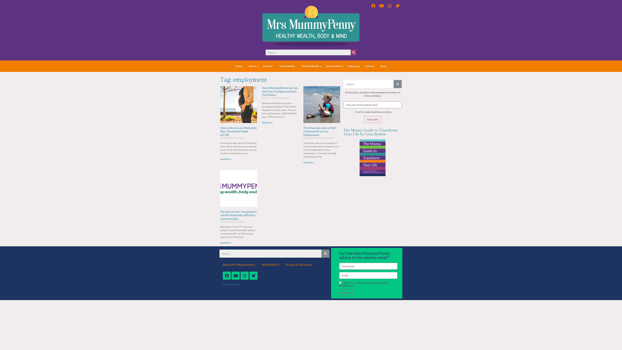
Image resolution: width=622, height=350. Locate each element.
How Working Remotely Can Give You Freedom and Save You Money (280, 91)
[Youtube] (236, 276)
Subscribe (372, 119)
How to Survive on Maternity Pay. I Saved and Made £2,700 (238, 131)
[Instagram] (245, 276)
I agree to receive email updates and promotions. (363, 284)
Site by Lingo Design (231, 284)
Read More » (225, 159)
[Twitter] (253, 276)
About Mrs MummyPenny (239, 264)
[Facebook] (227, 276)
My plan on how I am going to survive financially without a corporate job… (238, 215)
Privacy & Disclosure (299, 264)
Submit (346, 292)
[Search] (353, 52)
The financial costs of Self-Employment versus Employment (320, 131)
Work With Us (270, 264)
